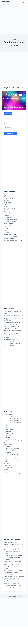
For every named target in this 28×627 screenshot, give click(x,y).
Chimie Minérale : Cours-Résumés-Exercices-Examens (12, 566)
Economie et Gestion (10, 208)
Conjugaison (9, 416)
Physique (6, 232)
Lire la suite (8, 113)
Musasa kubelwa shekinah (11, 561)
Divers (6, 469)
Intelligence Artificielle (10, 221)
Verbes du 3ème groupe (14, 422)
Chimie (6, 206)
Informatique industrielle (10, 219)
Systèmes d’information (12, 459)
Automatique (7, 197)
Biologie (6, 200)
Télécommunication (9, 238)
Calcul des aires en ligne (10, 328)
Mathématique (8, 225)
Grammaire (9, 424)
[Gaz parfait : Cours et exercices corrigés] (14, 100)
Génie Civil (7, 465)
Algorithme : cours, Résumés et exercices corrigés (13, 557)
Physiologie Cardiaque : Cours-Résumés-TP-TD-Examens (14, 544)
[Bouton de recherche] (22, 127)
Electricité (7, 210)
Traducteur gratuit (10, 133)
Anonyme (6, 550)
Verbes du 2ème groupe (14, 420)
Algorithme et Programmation (12, 195)
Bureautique (7, 202)
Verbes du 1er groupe (13, 418)
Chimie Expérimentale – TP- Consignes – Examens (13, 551)
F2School (6, 1)
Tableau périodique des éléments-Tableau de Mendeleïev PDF (13, 572)
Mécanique (7, 227)
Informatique (7, 217)
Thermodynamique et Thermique (13, 240)
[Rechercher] (25, 2)
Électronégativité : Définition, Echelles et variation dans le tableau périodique (14, 335)
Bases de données (9, 198)
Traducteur (9, 426)
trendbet (6, 548)
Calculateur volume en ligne (11, 326)
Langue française (8, 223)
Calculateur (7, 204)
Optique (6, 230)
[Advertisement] (14, 19)
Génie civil (7, 213)
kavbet (6, 570)
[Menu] (23, 2)
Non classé (7, 228)
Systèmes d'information (10, 236)
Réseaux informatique (10, 234)
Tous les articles (8, 242)
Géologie (6, 215)
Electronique (7, 212)
